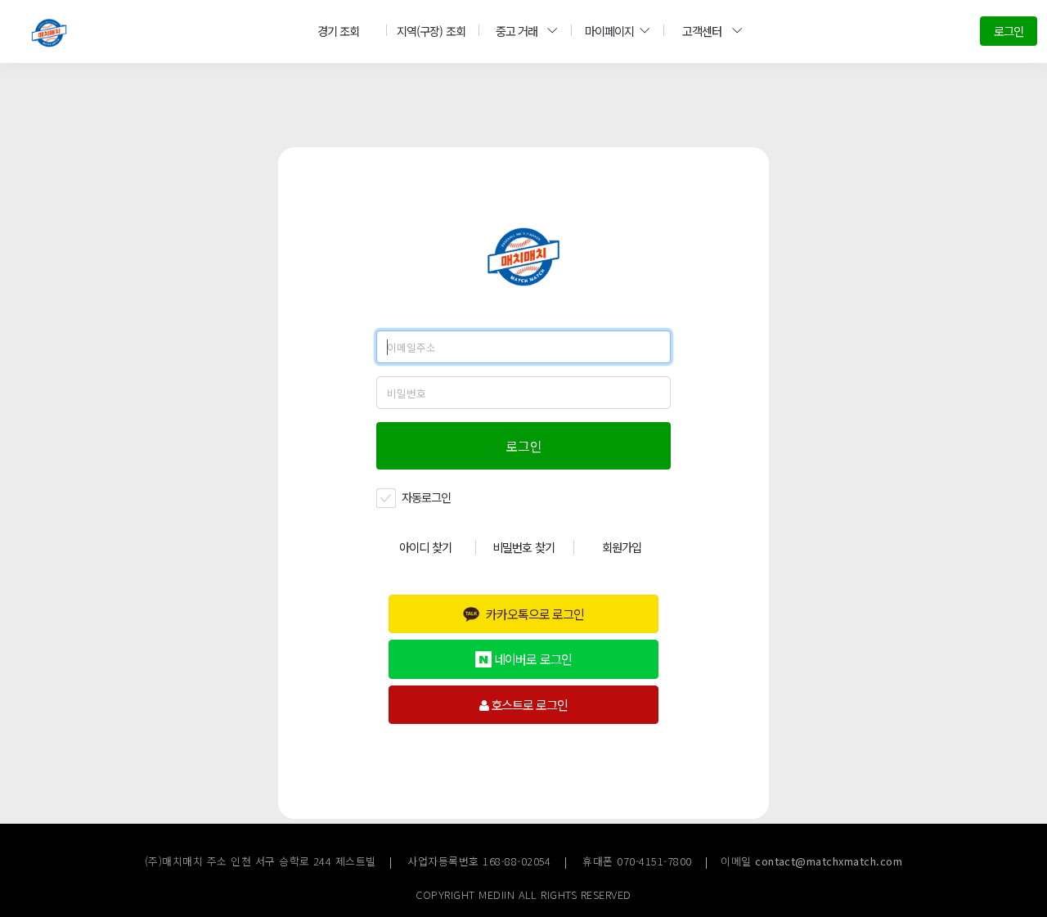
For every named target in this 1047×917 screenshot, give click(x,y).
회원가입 (621, 546)
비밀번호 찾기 (523, 546)
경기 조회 (338, 30)
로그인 (1008, 30)
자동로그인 (425, 497)
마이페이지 (609, 30)
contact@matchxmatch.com (828, 861)
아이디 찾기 (425, 546)
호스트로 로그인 (528, 704)
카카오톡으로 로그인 (535, 614)
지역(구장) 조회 (431, 30)
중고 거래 (516, 30)
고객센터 (701, 30)
